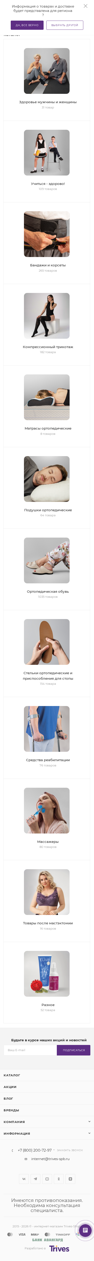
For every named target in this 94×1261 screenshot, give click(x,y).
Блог (8, 1098)
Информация (17, 1133)
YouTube (47, 1179)
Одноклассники (59, 1179)
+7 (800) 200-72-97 (35, 1150)
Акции (10, 1087)
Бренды (11, 1110)
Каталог (12, 1075)
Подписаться (74, 1050)
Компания (14, 1122)
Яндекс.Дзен (70, 1179)
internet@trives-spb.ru (50, 1159)
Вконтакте (24, 1179)
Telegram (35, 1179)
